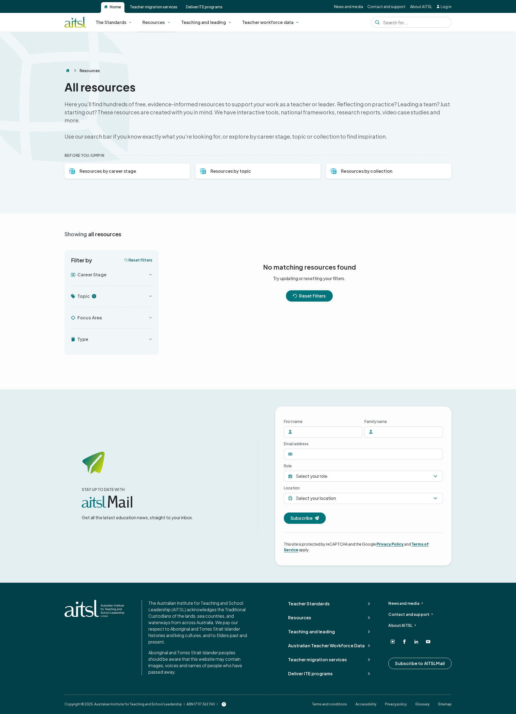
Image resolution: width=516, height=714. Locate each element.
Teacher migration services (154, 6)
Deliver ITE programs (204, 6)
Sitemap (445, 704)
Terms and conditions (329, 704)
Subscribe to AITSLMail (420, 663)
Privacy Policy (390, 544)
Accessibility (366, 704)
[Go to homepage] (94, 608)
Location (292, 488)
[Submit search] (377, 22)
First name (293, 421)
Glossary (422, 704)
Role (288, 466)
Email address (296, 444)
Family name (375, 421)
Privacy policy (396, 704)
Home (115, 6)
